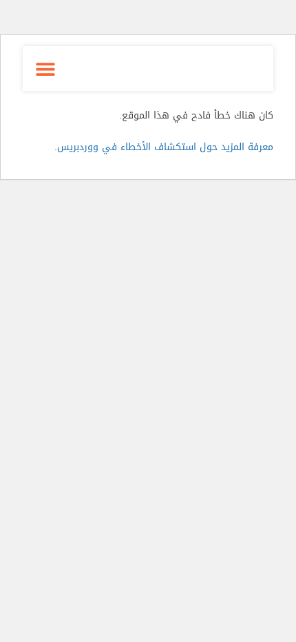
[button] (45, 68)
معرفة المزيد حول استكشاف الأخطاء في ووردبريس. (163, 147)
